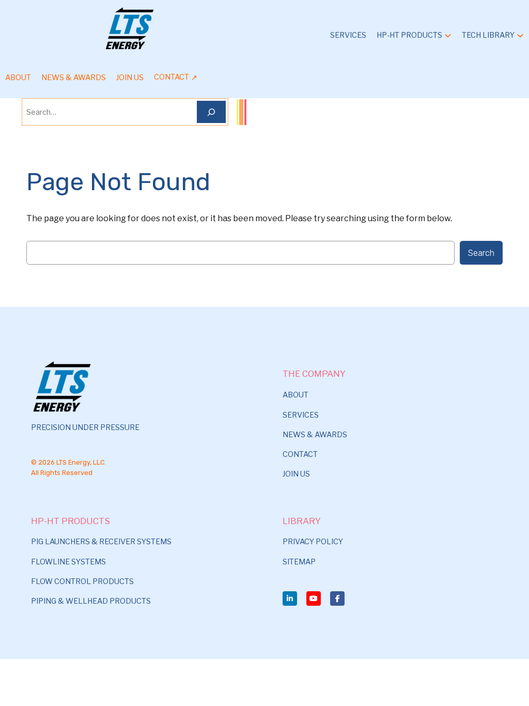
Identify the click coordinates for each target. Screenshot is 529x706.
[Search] (211, 112)
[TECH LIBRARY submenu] (520, 35)
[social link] (290, 598)
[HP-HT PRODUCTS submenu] (448, 35)
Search (481, 253)
